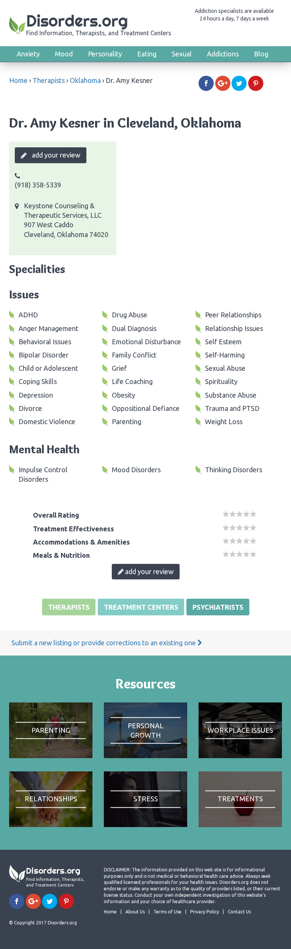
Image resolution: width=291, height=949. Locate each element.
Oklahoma (85, 80)
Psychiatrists (217, 607)
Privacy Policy (204, 911)
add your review (55, 155)
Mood (64, 54)
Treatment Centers (141, 607)
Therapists (49, 80)
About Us (135, 911)
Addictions (223, 54)
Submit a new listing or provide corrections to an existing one (104, 642)
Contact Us (239, 911)
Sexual (182, 54)
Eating (146, 54)
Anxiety (28, 54)
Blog (261, 54)
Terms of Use (167, 911)
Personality (105, 54)
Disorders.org (98, 23)
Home (18, 80)
